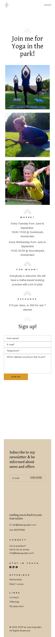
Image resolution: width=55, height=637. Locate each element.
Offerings (14, 601)
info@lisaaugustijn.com (24, 524)
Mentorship (15, 579)
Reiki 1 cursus (16, 584)
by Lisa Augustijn (32, 627)
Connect (14, 597)
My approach (16, 606)
